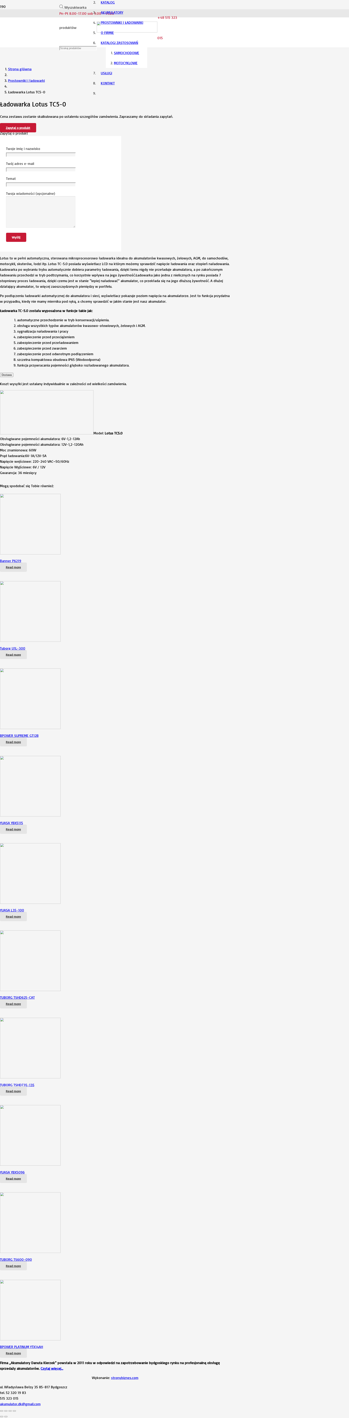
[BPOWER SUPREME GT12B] (30, 727)
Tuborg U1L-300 (12, 648)
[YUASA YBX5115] (30, 815)
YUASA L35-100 (12, 910)
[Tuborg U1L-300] (30, 640)
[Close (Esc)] (1, 1411)
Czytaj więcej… (52, 1368)
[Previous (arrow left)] (1, 1416)
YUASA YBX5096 (12, 1172)
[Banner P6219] (30, 553)
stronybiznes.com (124, 1377)
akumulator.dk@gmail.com (20, 1404)
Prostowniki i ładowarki (26, 80)
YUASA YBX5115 (11, 823)
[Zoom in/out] (14, 1411)
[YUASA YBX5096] (30, 1164)
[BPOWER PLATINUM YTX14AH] (30, 1339)
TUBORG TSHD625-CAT (17, 997)
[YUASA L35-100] (30, 902)
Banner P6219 (10, 560)
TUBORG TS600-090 (16, 1259)
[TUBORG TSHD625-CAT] (30, 989)
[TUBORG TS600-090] (30, 1251)
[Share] (5, 1411)
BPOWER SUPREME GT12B (19, 735)
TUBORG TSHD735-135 (17, 1085)
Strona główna (20, 69)
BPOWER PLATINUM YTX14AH (21, 1346)
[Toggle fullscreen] (10, 1411)
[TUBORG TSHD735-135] (30, 1077)
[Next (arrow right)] (5, 1416)
